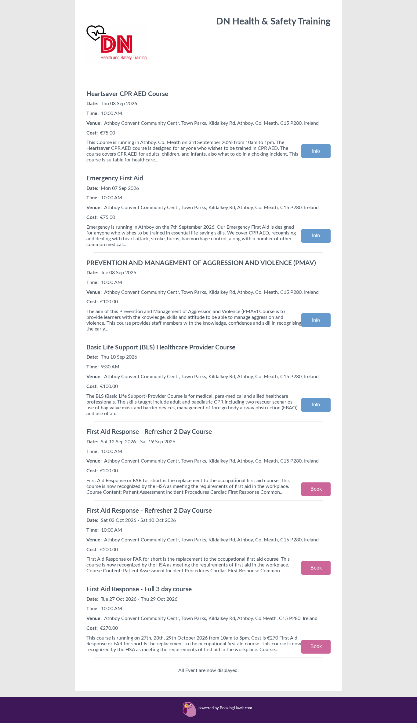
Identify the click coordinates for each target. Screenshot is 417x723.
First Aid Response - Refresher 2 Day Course (149, 432)
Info (316, 151)
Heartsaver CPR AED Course (127, 94)
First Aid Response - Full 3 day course (139, 589)
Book (316, 489)
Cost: (92, 133)
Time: (92, 113)
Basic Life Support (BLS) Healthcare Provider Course (160, 347)
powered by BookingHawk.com (225, 708)
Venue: (94, 123)
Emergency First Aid (114, 178)
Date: (92, 103)
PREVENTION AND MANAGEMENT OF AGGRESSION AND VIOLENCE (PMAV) (201, 263)
